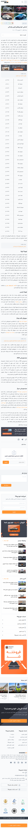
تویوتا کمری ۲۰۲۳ (7, 60)
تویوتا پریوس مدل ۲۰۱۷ (15, 62)
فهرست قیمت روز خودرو (21, 76)
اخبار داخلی (24, 23)
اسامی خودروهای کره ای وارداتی (19, 246)
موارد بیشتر (6, 540)
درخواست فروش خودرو (15, 825)
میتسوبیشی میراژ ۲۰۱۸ (22, 392)
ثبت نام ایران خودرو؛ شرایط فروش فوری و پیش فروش (15, 341)
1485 (23, 772)
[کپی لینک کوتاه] (26, 439)
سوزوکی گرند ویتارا (23, 321)
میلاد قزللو (25, 30)
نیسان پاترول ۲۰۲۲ (16, 60)
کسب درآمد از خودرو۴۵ (12, 789)
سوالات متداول (11, 740)
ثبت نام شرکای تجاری (22, 745)
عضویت (5, 462)
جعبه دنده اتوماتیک (10, 332)
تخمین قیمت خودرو (23, 740)
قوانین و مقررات (10, 748)
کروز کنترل (3, 403)
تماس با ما (12, 737)
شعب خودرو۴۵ (11, 742)
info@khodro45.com (19, 775)
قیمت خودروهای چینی (11, 285)
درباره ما (12, 734)
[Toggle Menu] (25, 2)
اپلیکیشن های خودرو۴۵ (12, 785)
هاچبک (16, 302)
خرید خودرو (24, 742)
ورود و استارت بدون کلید (22, 407)
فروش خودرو (24, 734)
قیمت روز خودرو (23, 737)
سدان (21, 302)
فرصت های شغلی (10, 745)
